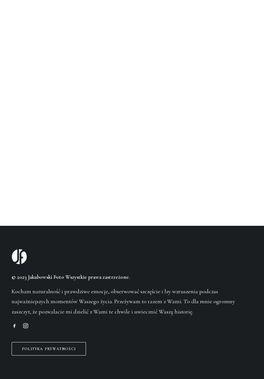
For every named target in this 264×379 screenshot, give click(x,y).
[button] (249, 17)
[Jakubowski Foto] (20, 17)
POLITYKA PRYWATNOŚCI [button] (49, 349)
